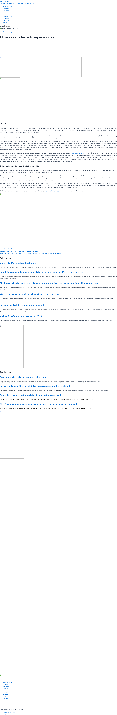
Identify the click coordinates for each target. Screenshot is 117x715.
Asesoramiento (7, 6)
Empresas (6, 13)
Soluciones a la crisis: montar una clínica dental (23, 377)
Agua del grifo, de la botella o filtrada (18, 263)
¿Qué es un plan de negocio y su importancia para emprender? (31, 294)
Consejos (6, 8)
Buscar (2, 26)
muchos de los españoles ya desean (55, 191)
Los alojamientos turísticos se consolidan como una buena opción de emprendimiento (42, 272)
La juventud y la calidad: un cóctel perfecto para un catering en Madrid (35, 386)
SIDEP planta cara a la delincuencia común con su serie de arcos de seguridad (38, 404)
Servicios (6, 11)
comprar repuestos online (79, 153)
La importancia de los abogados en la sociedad (23, 305)
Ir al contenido (4, 1)
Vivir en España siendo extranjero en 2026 (21, 316)
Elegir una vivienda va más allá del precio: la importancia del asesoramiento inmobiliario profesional (49, 283)
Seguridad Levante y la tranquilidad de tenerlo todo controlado (31, 395)
